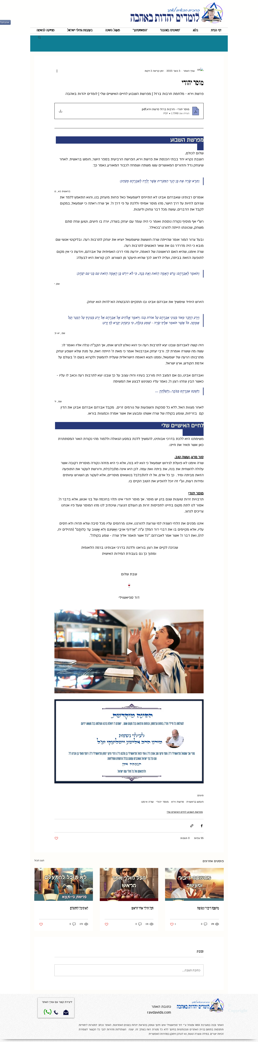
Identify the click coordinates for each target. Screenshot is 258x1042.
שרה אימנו (147, 801)
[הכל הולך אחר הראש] (129, 884)
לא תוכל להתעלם (79, 908)
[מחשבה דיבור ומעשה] (194, 884)
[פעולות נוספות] (56, 70)
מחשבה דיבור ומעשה (208, 908)
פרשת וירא (177, 801)
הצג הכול (39, 860)
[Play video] (129, 651)
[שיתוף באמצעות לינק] (192, 826)
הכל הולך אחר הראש (142, 908)
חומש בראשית (195, 801)
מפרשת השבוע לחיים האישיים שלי (185, 812)
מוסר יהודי (162, 801)
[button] (170, 30)
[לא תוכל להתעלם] (63, 884)
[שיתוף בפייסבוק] (202, 826)
